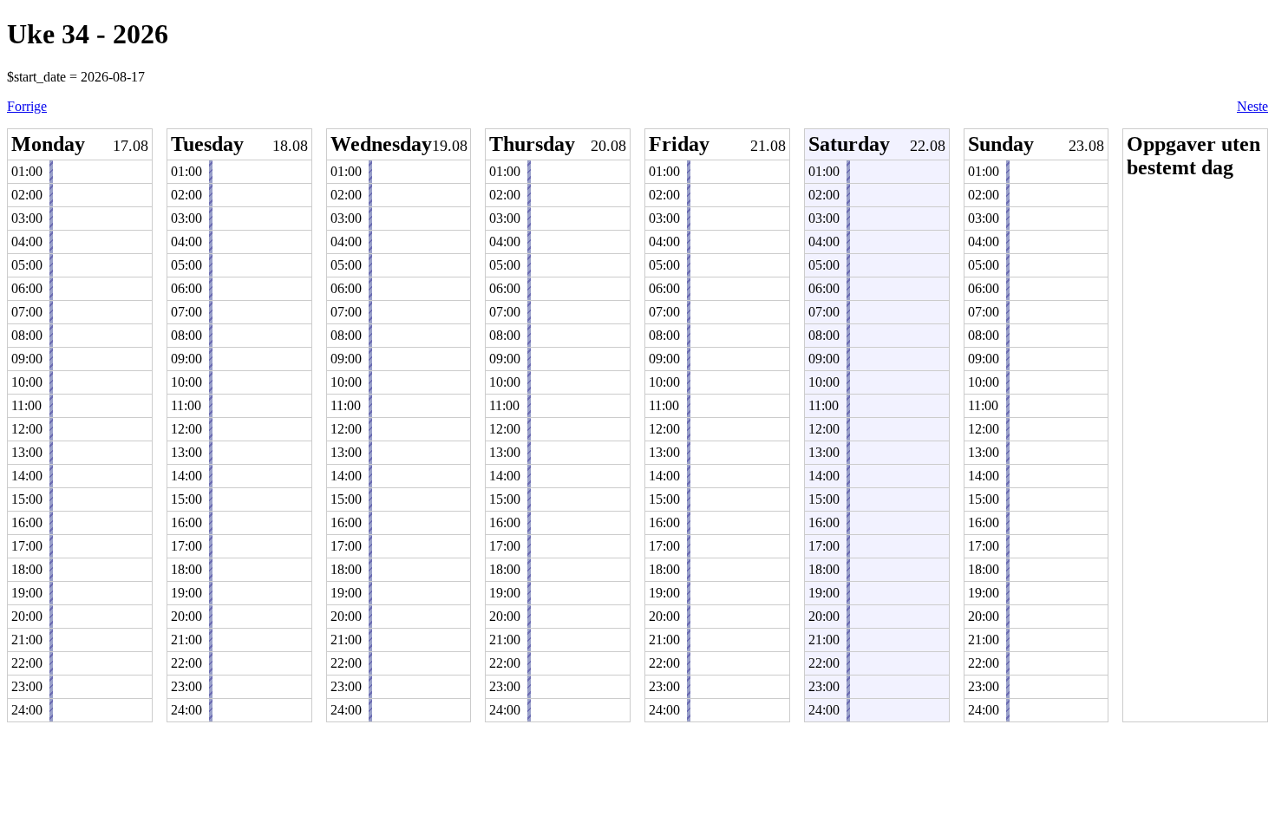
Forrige (27, 106)
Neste (1252, 106)
